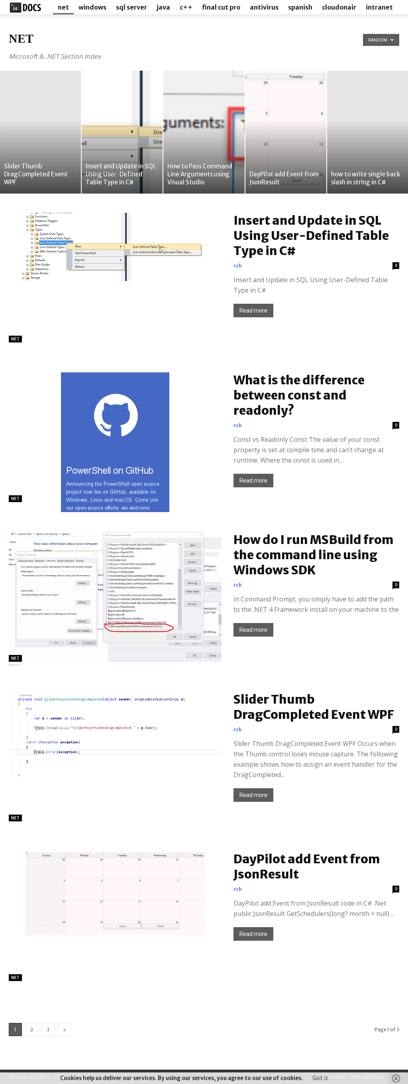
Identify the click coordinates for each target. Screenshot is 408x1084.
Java (163, 7)
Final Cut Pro (221, 7)
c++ (186, 7)
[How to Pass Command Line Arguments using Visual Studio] (203, 132)
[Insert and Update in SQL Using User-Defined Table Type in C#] (122, 132)
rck (237, 265)
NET (63, 7)
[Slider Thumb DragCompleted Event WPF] (40, 132)
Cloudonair (339, 7)
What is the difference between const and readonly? (299, 395)
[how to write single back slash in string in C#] (367, 132)
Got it (320, 1078)
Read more (253, 310)
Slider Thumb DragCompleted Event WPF (313, 707)
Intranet (379, 7)
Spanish (300, 7)
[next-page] (64, 1029)
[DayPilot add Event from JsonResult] (285, 132)
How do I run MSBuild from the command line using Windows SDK (313, 555)
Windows (92, 7)
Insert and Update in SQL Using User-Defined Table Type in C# (311, 235)
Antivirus (264, 7)
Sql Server (131, 7)
